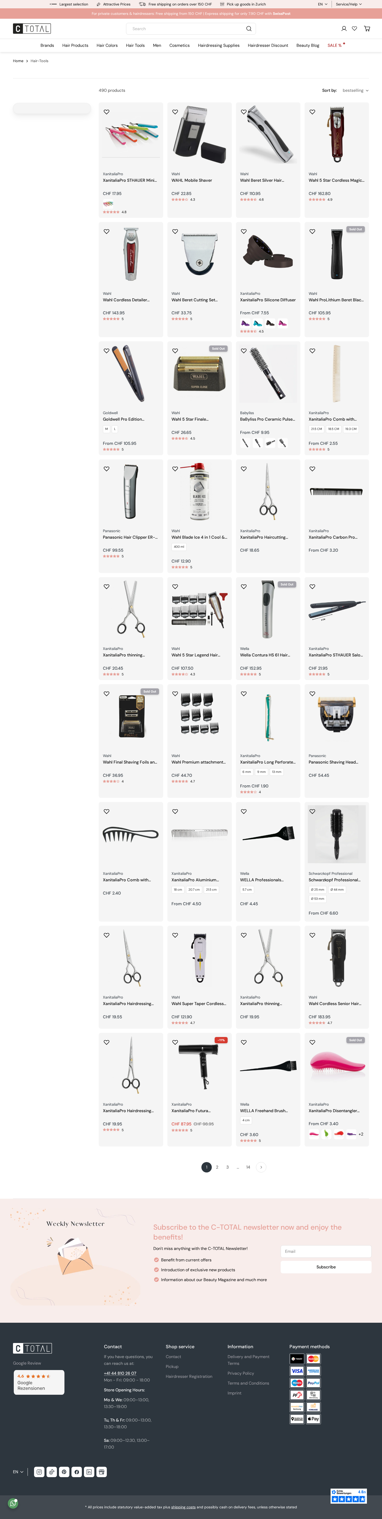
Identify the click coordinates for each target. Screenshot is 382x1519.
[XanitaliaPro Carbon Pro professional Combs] (337, 491)
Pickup (172, 1366)
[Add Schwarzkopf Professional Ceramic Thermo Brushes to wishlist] (312, 810)
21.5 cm (211, 890)
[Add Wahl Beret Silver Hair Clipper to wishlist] (244, 110)
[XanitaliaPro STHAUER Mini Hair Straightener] (131, 134)
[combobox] (191, 29)
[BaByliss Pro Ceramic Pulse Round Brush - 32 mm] (258, 443)
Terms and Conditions (248, 1383)
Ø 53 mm (317, 899)
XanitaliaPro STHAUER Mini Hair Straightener (128, 180)
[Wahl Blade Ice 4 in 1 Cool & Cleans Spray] (199, 491)
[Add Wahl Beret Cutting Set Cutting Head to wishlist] (175, 230)
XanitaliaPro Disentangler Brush (333, 1111)
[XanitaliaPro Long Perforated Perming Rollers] (268, 716)
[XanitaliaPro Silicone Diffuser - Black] (270, 323)
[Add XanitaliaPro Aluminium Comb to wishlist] (175, 810)
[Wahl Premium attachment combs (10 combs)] (199, 716)
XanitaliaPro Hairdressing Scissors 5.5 (127, 1111)
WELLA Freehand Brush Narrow (262, 1111)
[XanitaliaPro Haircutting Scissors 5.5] (268, 491)
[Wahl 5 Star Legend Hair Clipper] (199, 609)
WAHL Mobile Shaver (192, 180)
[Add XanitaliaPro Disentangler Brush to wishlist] (312, 1040)
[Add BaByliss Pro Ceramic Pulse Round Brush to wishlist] (244, 349)
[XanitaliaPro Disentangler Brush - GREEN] (326, 1134)
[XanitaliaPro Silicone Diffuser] (268, 254)
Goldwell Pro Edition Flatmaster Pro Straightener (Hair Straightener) (129, 419)
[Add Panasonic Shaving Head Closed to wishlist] (312, 692)
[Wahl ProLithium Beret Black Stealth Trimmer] (337, 254)
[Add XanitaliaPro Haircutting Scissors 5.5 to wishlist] (244, 467)
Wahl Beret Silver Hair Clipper (261, 180)
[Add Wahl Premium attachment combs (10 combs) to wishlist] (175, 692)
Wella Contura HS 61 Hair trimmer (264, 655)
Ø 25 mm (317, 890)
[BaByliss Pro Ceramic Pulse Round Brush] (268, 373)
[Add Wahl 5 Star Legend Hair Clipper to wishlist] (175, 585)
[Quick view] (155, 114)
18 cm (178, 890)
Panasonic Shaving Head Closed (332, 762)
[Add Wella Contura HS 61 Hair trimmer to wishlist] (244, 585)
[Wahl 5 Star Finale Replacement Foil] (199, 373)
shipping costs (183, 1507)
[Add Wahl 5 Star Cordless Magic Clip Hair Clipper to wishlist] (312, 110)
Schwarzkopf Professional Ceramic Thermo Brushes (333, 880)
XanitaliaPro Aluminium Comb (194, 880)
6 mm (246, 772)
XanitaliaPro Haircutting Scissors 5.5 (263, 537)
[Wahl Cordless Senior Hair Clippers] (337, 958)
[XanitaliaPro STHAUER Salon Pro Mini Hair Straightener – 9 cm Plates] (337, 609)
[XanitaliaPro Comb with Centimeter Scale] (337, 373)
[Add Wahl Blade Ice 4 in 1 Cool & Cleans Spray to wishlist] (175, 467)
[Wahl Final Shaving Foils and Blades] (131, 716)
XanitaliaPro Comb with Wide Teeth (125, 880)
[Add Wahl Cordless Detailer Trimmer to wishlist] (106, 230)
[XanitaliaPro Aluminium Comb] (199, 834)
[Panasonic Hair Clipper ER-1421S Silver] (131, 491)
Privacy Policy (241, 1373)
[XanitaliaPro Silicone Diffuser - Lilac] (245, 323)
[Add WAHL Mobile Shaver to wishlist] (175, 110)
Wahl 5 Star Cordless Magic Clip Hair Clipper (335, 180)
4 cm (246, 1120)
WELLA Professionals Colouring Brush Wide (261, 880)
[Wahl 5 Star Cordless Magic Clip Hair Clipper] (337, 134)
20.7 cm (194, 890)
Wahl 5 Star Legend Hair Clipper (195, 655)
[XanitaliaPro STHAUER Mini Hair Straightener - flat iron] (108, 204)
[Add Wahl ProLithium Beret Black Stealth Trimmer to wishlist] (312, 230)
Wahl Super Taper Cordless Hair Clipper (198, 1004)
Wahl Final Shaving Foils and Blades (130, 762)
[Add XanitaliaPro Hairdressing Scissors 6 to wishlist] (106, 933)
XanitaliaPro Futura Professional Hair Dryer (194, 1111)
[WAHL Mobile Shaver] (199, 134)
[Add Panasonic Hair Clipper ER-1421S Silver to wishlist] (106, 467)
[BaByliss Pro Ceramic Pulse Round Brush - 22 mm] (245, 443)
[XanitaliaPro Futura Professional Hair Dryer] (199, 1065)
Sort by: (329, 90)
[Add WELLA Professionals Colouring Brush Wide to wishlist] (244, 810)
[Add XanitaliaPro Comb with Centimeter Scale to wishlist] (312, 349)
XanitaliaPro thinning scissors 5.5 (122, 655)
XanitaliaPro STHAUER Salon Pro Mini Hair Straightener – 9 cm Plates (336, 655)
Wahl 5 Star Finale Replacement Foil (189, 419)
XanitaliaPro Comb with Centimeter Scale (331, 419)
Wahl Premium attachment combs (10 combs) (197, 762)
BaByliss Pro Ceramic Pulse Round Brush (266, 419)
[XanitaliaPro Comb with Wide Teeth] (131, 834)
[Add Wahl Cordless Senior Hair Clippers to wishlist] (312, 933)
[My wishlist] (354, 28)
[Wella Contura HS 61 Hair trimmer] (268, 609)
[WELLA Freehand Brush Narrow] (268, 1065)
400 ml (179, 547)
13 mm (276, 772)
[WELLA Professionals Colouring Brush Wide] (268, 834)
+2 (361, 1134)
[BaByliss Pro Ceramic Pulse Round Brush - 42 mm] (270, 443)
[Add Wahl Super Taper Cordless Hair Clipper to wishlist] (175, 933)
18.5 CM (333, 429)
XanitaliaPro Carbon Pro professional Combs (332, 537)
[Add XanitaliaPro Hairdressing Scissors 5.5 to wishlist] (106, 1040)
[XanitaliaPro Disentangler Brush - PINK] (314, 1134)
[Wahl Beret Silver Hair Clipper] (268, 134)
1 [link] (206, 1167)
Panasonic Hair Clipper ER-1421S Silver (129, 537)
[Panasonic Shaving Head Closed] (337, 716)
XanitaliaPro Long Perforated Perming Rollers (268, 762)
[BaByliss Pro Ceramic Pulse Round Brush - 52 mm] (283, 443)
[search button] (249, 28)
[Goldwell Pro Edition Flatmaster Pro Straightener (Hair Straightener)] (131, 373)
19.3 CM (351, 429)
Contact (173, 1356)
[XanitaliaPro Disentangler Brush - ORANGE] (339, 1134)
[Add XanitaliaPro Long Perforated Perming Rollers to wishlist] (244, 692)
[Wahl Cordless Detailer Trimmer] (131, 254)
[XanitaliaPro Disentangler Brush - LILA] (351, 1134)
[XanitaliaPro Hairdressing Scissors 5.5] (131, 1065)
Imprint (234, 1393)
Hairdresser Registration (189, 1376)
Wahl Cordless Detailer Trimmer (125, 300)
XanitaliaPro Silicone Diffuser (268, 300)
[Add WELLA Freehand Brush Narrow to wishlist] (244, 1040)
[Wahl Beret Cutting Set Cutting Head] (199, 254)
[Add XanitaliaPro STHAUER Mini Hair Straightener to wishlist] (106, 110)
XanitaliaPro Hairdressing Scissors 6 (127, 1004)
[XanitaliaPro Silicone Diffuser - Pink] (283, 323)
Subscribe (326, 1267)
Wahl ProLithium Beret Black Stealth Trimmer (336, 300)
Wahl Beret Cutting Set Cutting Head (193, 300)
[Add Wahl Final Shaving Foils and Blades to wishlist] (106, 692)
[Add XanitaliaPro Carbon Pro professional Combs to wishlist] (312, 467)
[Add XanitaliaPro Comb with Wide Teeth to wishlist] (106, 810)
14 (248, 1167)
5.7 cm (247, 890)
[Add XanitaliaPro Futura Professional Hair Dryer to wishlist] (175, 1040)
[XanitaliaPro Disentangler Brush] (337, 1065)
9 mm (261, 772)
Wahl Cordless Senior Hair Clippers (334, 1004)
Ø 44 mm (337, 890)
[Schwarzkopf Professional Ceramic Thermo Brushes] (337, 834)
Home (18, 60)
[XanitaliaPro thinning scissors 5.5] (131, 609)
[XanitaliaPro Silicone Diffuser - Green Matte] (258, 323)
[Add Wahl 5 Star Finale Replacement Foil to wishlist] (175, 349)
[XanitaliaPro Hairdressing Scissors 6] (131, 958)
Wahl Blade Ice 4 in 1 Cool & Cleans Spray (198, 537)
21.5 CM (316, 429)
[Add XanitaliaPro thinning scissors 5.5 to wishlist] (106, 585)
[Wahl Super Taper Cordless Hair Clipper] (199, 958)
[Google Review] (38, 1373)
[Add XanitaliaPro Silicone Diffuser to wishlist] (244, 230)
